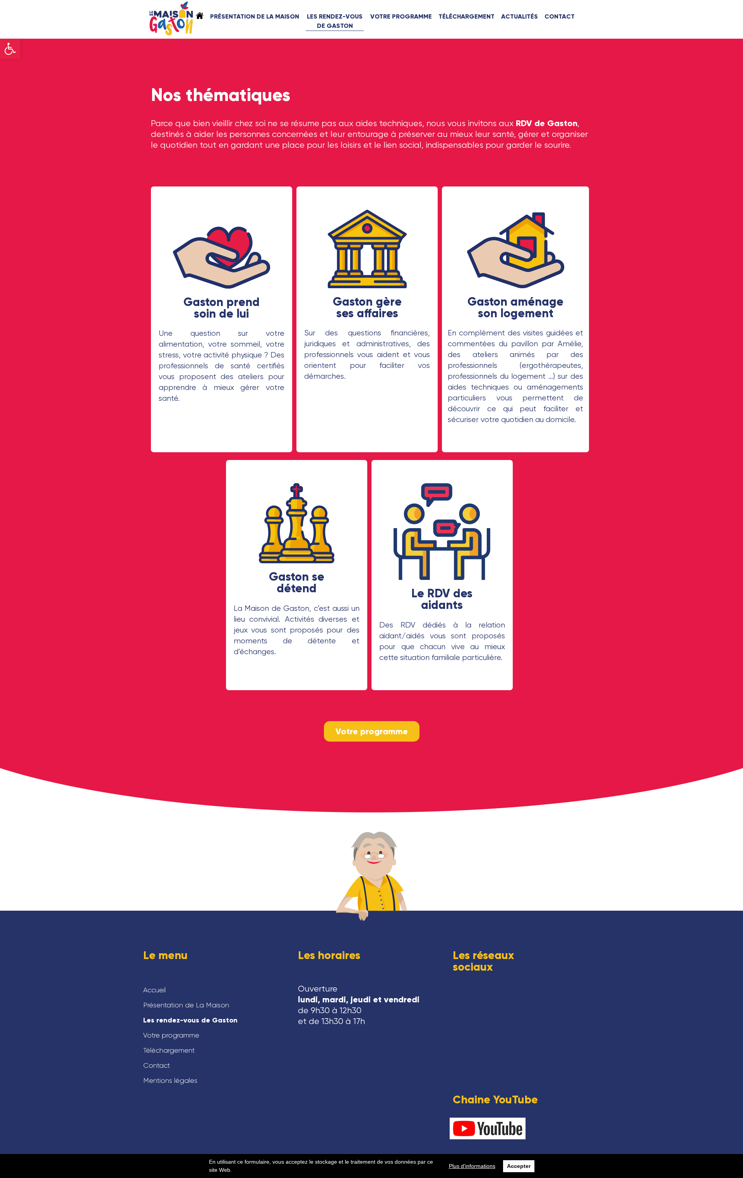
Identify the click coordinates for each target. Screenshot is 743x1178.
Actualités (519, 16)
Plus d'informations (472, 1166)
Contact (559, 16)
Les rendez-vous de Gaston (335, 21)
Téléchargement (466, 16)
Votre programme (401, 16)
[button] (10, 49)
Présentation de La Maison (254, 16)
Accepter (519, 1166)
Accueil (200, 15)
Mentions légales (170, 1080)
